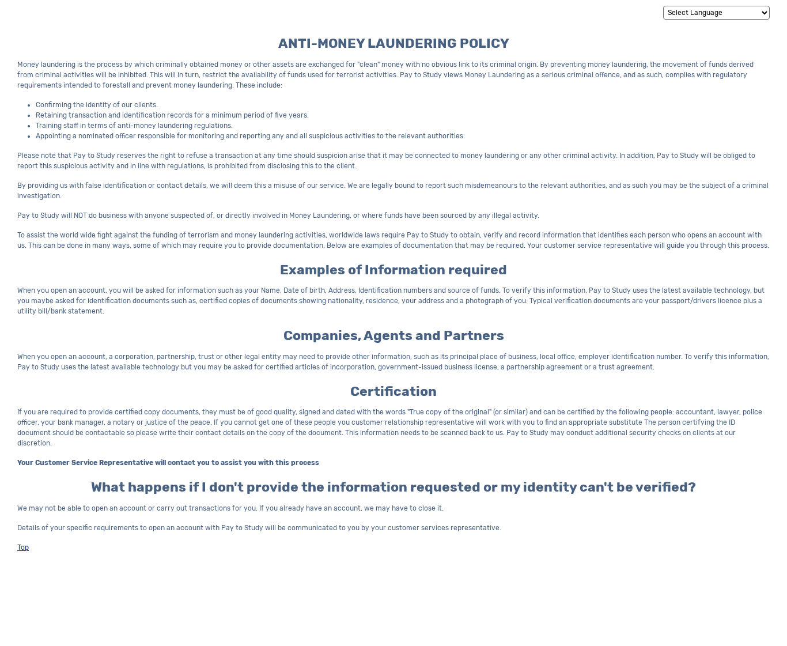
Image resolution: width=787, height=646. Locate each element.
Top (23, 547)
